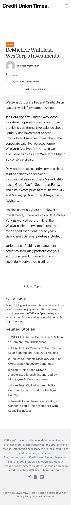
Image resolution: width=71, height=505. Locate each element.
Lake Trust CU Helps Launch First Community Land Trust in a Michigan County (32, 390)
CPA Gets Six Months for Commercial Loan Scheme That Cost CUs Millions (35, 350)
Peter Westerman (29, 65)
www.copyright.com (28, 309)
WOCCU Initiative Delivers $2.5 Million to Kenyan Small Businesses (35, 339)
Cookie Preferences (43, 496)
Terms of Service (58, 492)
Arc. (24, 492)
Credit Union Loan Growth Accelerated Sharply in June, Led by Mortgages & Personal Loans (32, 374)
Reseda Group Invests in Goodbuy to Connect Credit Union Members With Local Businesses (34, 405)
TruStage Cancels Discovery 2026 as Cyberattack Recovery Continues (34, 361)
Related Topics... (34, 286)
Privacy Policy (24, 496)
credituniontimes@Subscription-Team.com (35, 470)
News (10, 44)
